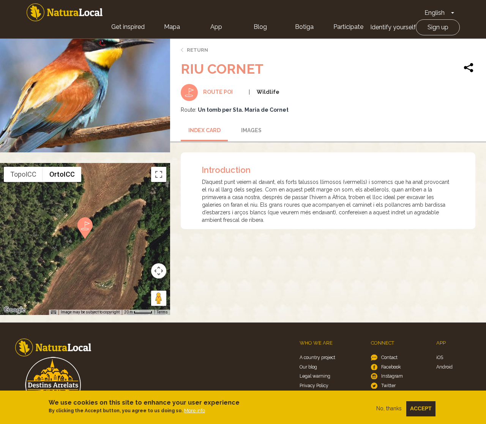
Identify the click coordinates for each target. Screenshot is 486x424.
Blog (260, 26)
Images (251, 130)
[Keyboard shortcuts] (53, 312)
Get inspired (128, 26)
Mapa (172, 26)
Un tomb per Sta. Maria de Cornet (243, 110)
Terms (162, 312)
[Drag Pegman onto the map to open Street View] (158, 298)
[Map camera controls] (158, 270)
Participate (348, 26)
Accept (421, 408)
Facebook (391, 367)
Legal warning (315, 376)
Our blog (308, 367)
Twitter (388, 385)
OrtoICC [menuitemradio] (62, 174)
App (216, 26)
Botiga (304, 26)
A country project (317, 357)
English (434, 12)
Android (444, 367)
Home (65, 12)
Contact (389, 357)
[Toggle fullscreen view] (158, 174)
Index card (204, 130)
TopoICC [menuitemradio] (23, 174)
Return (197, 50)
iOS (439, 357)
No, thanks (389, 408)
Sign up (438, 27)
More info (194, 410)
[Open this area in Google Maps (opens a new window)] (14, 310)
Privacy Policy (314, 385)
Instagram (392, 376)
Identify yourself (393, 27)
